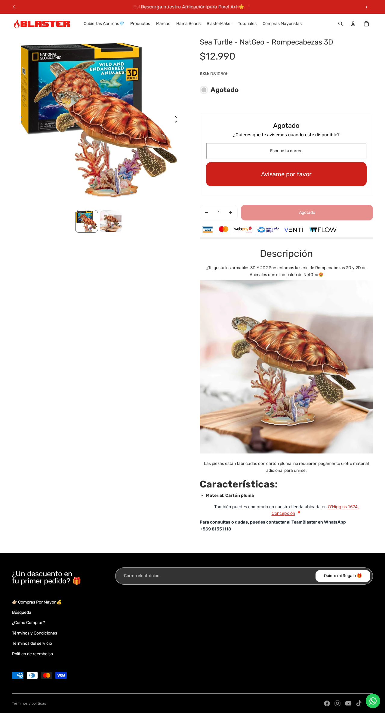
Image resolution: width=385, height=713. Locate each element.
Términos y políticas (29, 703)
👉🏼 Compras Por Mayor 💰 (37, 602)
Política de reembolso (32, 653)
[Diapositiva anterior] (14, 7)
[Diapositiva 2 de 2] (111, 221)
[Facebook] (327, 703)
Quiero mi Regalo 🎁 (343, 575)
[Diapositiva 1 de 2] (86, 221)
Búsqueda (21, 612)
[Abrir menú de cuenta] (353, 23)
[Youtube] (348, 703)
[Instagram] (337, 703)
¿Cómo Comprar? (28, 622)
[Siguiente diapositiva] (366, 7)
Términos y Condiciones (34, 633)
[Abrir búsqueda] (340, 23)
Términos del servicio (32, 643)
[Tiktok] (358, 703)
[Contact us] (373, 701)
